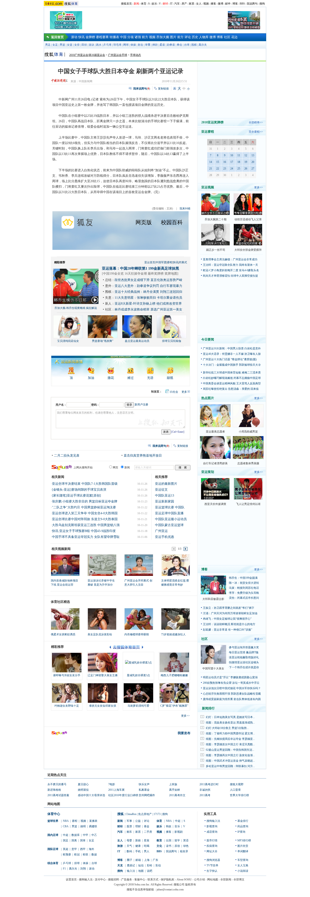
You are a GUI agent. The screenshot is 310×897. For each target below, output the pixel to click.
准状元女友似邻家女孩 (102, 705)
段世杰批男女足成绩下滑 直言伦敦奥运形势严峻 (148, 280)
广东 (155, 860)
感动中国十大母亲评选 (91, 795)
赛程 (169, 262)
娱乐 (154, 3)
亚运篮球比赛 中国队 (170, 507)
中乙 (94, 835)
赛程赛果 (102, 37)
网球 (126, 44)
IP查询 (241, 831)
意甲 (74, 849)
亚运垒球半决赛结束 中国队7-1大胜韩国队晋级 (85, 483)
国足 (65, 840)
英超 (65, 849)
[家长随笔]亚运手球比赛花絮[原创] (76, 495)
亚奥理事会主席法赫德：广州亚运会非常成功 (230, 259)
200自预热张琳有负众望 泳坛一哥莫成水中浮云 (231, 682)
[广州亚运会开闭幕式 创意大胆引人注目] (138, 565)
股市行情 (212, 840)
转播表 (114, 37)
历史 (195, 37)
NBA (66, 820)
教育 (159, 840)
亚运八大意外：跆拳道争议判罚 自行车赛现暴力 (148, 286)
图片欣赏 (242, 845)
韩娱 (168, 826)
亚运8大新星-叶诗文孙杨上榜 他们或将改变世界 (148, 303)
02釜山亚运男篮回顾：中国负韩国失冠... (230, 749)
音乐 (177, 826)
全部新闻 (225, 879)
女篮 (69, 44)
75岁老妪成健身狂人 (173, 634)
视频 (206, 3)
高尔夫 (203, 44)
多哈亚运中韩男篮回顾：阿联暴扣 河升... (230, 766)
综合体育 (52, 863)
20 (252, 162)
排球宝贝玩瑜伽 (171, 341)
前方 (145, 37)
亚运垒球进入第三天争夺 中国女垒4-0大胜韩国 (85, 513)
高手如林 (174, 789)
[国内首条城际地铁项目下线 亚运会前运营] (65, 565)
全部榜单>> (256, 122)
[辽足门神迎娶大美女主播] (102, 663)
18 (238, 162)
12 (245, 155)
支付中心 (100, 879)
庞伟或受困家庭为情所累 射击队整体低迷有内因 (232, 699)
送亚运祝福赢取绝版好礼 (244, 657)
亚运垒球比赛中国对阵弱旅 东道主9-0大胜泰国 (85, 519)
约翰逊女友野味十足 (66, 705)
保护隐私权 (167, 879)
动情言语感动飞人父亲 (248, 219)
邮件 (228, 3)
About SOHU (184, 879)
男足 (48, 44)
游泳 (91, 44)
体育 (143, 3)
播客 (213, 3)
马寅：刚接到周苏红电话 (244, 587)
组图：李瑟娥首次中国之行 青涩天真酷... (230, 744)
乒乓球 (107, 44)
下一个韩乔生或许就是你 (244, 667)
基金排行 (242, 820)
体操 (133, 44)
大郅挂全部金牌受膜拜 (248, 249)
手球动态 (135, 55)
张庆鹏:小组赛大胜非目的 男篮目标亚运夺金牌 (84, 501)
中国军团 (161, 262)
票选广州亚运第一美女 (166, 309)
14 (210, 162)
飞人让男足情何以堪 (248, 504)
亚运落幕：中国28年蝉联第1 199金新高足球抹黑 (140, 268)
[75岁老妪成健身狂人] (175, 619)
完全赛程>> (256, 131)
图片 (173, 37)
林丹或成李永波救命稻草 (132, 309)
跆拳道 (171, 44)
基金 (146, 826)
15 (217, 162)
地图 (141, 870)
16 (224, 162)
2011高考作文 (177, 795)
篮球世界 (52, 820)
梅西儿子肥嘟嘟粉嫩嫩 (174, 675)
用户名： (61, 404)
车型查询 (242, 860)
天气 (129, 845)
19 (245, 162)
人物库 (204, 37)
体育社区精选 (60, 602)
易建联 (93, 826)
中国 (123, 37)
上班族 (173, 784)
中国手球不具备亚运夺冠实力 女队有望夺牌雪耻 (86, 537)
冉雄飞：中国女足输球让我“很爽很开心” (227, 618)
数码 (129, 851)
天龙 (120, 865)
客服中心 (139, 879)
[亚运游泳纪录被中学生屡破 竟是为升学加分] (102, 565)
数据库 (75, 835)
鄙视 (170, 378)
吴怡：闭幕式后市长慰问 (244, 597)
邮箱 (138, 860)
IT (171, 3)
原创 (177, 845)
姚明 (83, 826)
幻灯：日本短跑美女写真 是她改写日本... (230, 717)
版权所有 (190, 884)
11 (238, 155)
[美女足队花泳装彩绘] (102, 619)
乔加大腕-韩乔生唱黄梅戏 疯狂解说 (75, 308)
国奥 (74, 840)
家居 (191, 3)
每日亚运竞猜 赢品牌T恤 (243, 652)
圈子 (129, 860)
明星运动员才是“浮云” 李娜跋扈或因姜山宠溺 (230, 677)
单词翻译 (242, 851)
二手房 (148, 831)
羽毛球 (117, 44)
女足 (55, 44)
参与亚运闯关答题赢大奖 (244, 647)
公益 (138, 820)
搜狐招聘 (113, 879)
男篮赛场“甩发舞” (102, 341)
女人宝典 (242, 865)
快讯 (81, 37)
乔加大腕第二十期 (215, 219)
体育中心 (53, 814)
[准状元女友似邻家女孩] (102, 693)
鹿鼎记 (131, 865)
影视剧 (179, 831)
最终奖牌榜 (156, 273)
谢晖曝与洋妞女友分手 (66, 675)
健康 (138, 845)
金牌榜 (90, 37)
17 (231, 162)
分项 (130, 37)
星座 (146, 840)
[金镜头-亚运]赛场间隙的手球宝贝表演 (79, 489)
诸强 (138, 37)
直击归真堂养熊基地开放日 (143, 455)
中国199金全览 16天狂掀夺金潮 (125, 273)
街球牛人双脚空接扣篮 (244, 275)
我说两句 (252, 3)
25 (238, 168)
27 (252, 168)
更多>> (185, 715)
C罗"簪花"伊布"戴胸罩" (174, 705)
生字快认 (212, 870)
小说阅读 (242, 870)
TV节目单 (212, 865)
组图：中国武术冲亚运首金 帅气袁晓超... (230, 760)
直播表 (93, 820)
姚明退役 (83, 789)
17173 (157, 814)
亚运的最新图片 (166, 483)
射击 (140, 44)
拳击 (179, 44)
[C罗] (174, 693)
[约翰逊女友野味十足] (66, 693)
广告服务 (126, 879)
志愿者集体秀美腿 (248, 463)
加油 (91, 378)
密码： (95, 404)
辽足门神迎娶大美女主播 (103, 675)
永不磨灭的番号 (56, 784)
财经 (165, 3)
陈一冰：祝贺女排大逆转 (244, 582)
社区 (227, 37)
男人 (146, 851)
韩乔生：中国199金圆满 (243, 577)
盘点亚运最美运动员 (137, 341)
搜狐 (120, 814)
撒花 (111, 378)
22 (217, 168)
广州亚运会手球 (117, 55)
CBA (66, 826)
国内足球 (52, 835)
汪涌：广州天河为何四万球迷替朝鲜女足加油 (230, 613)
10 (231, 155)
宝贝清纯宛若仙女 (68, 341)
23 (224, 168)
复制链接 (163, 88)
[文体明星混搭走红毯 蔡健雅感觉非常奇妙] (175, 565)
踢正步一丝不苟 (215, 249)
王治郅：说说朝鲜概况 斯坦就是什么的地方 (229, 624)
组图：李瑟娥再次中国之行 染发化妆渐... (230, 755)
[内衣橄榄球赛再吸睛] (138, 619)
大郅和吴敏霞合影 (213, 599)
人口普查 (235, 789)
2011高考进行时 (209, 784)
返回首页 (57, 37)
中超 (65, 835)
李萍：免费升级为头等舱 (244, 592)
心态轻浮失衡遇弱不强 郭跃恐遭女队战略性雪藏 (232, 693)
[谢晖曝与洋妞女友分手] (66, 663)
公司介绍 (199, 879)
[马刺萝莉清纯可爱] (138, 693)
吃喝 (146, 845)
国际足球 (52, 849)
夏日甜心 (83, 784)
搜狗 (262, 3)
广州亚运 (161, 531)
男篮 (62, 44)
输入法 (131, 870)
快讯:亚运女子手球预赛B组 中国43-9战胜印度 (84, 531)
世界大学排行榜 (239, 795)
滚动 (74, 37)
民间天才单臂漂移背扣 (216, 275)
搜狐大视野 (237, 784)
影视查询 (212, 826)
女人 (199, 3)
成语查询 (212, 831)
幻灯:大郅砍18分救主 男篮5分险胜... (227, 728)
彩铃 (149, 865)
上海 (147, 860)
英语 (186, 840)
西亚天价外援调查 (215, 504)
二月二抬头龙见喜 (66, 455)
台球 (186, 44)
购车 (129, 831)
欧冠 (77, 854)
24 (231, 168)
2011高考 (204, 795)
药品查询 (242, 826)
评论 (188, 37)
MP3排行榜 (244, 840)
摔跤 (155, 44)
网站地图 (212, 879)
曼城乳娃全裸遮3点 (138, 675)
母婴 (129, 840)
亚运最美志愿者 (215, 431)
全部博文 (239, 879)
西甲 (83, 849)
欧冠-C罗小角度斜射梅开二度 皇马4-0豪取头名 (231, 270)
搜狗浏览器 (213, 860)
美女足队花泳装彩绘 (100, 634)
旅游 (120, 845)
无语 (150, 378)
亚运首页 (149, 262)
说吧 (149, 870)
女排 (77, 44)
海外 (91, 849)
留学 (177, 840)
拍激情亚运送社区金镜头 (244, 662)
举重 (147, 44)
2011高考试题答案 (58, 795)
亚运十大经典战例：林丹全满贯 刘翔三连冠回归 (148, 291)
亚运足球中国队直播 (169, 513)
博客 (235, 3)
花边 (234, 37)
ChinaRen (131, 814)
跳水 (98, 44)
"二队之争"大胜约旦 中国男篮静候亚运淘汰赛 (84, 507)
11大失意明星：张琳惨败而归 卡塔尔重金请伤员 (148, 297)
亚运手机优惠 (164, 537)
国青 (83, 840)
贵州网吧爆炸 (147, 795)
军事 (129, 820)
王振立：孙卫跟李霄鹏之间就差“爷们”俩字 (228, 607)
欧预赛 (67, 854)
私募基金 (144, 789)
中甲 (85, 835)
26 (245, 168)
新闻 (136, 3)
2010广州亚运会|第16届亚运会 (87, 55)
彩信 (158, 865)
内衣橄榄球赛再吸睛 (136, 634)
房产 (184, 3)
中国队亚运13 (164, 495)
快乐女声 (144, 784)
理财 (138, 826)
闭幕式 (183, 262)
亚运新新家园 (164, 501)
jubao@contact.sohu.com (170, 889)
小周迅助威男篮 (248, 431)
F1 (64, 868)
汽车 (177, 3)
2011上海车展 (116, 789)
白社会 (174, 391)
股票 (129, 826)
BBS (242, 3)
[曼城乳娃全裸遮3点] (138, 663)
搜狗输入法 (213, 820)
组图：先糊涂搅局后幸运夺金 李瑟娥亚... (230, 738)
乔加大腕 (162, 37)
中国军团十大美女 (213, 668)
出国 (168, 840)
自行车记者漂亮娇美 (215, 463)
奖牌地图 (171, 273)
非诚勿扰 (204, 789)
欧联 (85, 854)
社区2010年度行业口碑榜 (123, 795)
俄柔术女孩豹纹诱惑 (63, 634)
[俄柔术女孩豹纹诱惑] (65, 619)
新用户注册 (141, 404)
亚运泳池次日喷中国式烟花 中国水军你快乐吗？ (232, 688)
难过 (130, 378)
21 (210, 168)
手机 (138, 851)
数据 (94, 854)
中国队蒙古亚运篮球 (169, 525)
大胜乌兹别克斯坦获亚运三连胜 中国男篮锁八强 (86, 525)
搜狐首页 (126, 3)
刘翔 (83, 868)
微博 (220, 3)
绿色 (186, 845)
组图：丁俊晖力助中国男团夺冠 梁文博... (230, 733)
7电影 (111, 784)
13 (252, 155)
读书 (168, 845)
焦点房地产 (145, 814)
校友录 (184, 851)
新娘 (138, 840)
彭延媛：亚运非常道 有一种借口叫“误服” (227, 629)
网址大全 (212, 851)
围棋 (194, 44)
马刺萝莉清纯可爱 (138, 705)
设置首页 (71, 879)
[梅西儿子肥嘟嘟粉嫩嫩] (174, 663)
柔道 (162, 44)
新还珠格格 (54, 789)
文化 (159, 845)
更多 (184, 391)
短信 (141, 865)
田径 (84, 44)
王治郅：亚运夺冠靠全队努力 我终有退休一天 (230, 264)
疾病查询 (212, 845)
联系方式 (153, 879)
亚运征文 (161, 489)
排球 (77, 863)
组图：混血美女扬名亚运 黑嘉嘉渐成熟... (230, 722)
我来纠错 (185, 208)
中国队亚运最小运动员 (171, 519)
